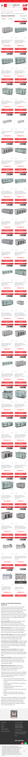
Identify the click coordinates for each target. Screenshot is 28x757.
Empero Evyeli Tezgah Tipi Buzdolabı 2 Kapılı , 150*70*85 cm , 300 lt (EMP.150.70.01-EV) (20, 466)
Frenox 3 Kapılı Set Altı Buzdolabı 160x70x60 (19, 132)
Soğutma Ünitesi (9, 12)
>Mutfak (2, 1)
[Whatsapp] (25, 743)
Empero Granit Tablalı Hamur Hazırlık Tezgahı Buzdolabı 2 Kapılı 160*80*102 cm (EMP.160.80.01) (20, 405)
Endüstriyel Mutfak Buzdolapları (7, 13)
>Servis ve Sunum (8, 1)
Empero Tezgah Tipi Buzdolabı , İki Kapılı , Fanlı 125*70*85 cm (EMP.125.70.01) (7, 102)
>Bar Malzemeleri (16, 1)
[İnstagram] (22, 743)
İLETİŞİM (2, 727)
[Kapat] (25, 751)
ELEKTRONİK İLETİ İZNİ (5, 731)
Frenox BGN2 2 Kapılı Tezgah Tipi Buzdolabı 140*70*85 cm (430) (6, 588)
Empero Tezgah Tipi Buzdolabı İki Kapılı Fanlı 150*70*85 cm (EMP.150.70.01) (20, 497)
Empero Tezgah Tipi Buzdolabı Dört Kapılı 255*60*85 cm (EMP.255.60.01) (5, 253)
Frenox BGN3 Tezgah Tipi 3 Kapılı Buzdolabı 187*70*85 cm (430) (20, 557)
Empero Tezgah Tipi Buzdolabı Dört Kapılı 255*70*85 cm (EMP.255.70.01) (5, 223)
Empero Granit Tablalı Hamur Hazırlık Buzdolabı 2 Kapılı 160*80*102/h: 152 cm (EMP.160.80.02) (7, 405)
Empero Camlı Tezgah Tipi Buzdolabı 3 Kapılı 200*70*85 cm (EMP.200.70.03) (20, 253)
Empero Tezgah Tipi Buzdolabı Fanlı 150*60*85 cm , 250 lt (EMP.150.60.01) (20, 527)
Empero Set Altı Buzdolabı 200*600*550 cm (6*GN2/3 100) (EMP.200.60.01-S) (7, 375)
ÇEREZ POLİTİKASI (4, 729)
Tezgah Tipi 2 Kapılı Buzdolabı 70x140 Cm (19, 588)
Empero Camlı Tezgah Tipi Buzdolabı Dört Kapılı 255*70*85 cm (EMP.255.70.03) (7, 162)
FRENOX (2, 134)
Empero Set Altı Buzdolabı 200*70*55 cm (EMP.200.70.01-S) (7, 284)
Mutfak (3, 12)
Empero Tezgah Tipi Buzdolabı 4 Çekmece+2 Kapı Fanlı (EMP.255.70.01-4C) (7, 192)
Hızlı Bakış (12, 38)
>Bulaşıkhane (23, 1)
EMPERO (2, 44)
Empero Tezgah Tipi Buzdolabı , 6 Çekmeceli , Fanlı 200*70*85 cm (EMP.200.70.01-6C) (6, 72)
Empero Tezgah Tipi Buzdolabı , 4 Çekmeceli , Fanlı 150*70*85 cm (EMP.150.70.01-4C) (20, 72)
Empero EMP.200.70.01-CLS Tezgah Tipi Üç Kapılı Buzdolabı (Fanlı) (7, 41)
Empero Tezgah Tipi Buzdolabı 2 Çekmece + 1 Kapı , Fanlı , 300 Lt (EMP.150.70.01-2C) (7, 497)
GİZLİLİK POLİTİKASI (19, 722)
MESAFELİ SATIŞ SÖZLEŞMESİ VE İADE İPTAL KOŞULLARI (21, 732)
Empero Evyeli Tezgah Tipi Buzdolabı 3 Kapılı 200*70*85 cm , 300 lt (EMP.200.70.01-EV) (20, 284)
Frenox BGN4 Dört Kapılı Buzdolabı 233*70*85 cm (6, 557)
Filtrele (4, 18)
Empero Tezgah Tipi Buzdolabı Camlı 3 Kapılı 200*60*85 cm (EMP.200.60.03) (20, 344)
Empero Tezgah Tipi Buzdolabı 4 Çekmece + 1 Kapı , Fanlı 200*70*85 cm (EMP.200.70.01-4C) (7, 314)
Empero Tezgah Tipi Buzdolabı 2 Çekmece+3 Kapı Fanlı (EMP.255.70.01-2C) (20, 192)
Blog (16, 735)
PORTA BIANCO (18, 590)
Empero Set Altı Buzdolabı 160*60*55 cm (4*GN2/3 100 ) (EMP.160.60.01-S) (20, 436)
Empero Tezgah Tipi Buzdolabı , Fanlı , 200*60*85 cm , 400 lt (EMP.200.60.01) (19, 375)
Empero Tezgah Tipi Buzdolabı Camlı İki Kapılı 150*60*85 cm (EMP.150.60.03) (6, 527)
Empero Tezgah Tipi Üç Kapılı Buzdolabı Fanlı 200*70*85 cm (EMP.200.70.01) (6, 344)
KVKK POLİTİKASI (18, 730)
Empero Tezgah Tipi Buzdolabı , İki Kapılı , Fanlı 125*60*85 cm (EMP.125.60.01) (20, 102)
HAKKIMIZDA (3, 722)
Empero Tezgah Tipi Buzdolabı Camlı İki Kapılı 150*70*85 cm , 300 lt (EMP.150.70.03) (6, 466)
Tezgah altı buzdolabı (19, 13)
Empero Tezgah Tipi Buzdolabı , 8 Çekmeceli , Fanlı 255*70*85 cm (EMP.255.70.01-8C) (20, 41)
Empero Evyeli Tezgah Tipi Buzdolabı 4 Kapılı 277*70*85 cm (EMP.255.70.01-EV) (20, 162)
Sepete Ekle (7, 48)
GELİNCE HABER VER (20, 595)
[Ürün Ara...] (25, 9)
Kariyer (2, 724)
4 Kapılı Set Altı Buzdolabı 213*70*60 (6, 132)
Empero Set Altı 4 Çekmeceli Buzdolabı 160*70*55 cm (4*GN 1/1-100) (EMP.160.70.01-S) (6, 436)
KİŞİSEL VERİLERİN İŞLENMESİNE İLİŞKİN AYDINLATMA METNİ (19, 726)
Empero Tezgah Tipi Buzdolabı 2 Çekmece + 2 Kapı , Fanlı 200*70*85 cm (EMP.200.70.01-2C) (20, 314)
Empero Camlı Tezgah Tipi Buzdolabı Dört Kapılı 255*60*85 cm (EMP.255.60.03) (20, 223)
